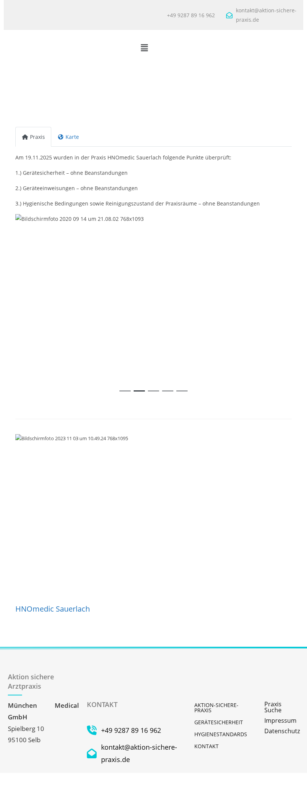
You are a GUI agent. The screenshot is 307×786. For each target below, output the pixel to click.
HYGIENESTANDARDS (220, 734)
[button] (144, 47)
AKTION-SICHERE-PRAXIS (216, 707)
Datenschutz (281, 731)
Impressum (280, 720)
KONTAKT (206, 746)
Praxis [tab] (37, 136)
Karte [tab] (72, 136)
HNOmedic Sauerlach (52, 609)
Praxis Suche (273, 707)
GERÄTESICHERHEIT (218, 722)
